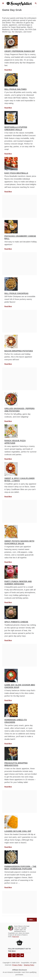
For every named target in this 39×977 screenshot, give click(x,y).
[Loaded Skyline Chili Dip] (11, 821)
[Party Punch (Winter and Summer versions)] (11, 572)
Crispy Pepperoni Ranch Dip (19, 51)
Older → (32, 919)
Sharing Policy (29, 965)
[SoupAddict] (19, 3)
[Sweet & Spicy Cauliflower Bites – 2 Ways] (11, 469)
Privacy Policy (17, 965)
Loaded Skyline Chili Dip (17, 831)
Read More (8, 70)
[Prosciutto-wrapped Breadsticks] (11, 753)
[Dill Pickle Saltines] (11, 80)
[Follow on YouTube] (22, 955)
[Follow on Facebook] (10, 955)
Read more (15, 936)
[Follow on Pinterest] (14, 955)
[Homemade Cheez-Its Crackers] (11, 710)
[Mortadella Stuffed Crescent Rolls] (11, 117)
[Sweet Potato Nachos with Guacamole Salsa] (11, 531)
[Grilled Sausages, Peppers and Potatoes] (11, 399)
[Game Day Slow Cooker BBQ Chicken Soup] (11, 675)
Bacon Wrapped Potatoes (18, 351)
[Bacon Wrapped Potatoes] (11, 341)
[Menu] (3, 3)
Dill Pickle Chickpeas (16, 293)
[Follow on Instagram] (18, 955)
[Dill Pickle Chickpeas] (11, 284)
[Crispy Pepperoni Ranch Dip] (11, 42)
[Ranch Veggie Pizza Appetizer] (11, 431)
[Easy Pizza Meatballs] (11, 163)
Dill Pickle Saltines (15, 89)
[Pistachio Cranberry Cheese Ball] (11, 226)
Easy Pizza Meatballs (16, 173)
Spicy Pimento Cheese (16, 622)
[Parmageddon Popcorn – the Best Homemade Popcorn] (11, 857)
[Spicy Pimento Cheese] (11, 612)
